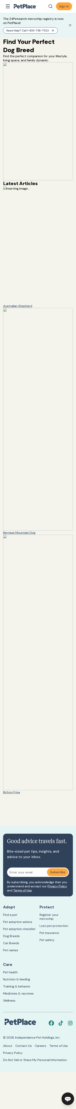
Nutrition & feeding (16, 979)
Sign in (64, 6)
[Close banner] (70, 25)
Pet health (10, 972)
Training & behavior (17, 986)
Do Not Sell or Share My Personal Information (35, 1060)
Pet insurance (49, 933)
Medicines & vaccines (18, 993)
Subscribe (57, 872)
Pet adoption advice (17, 922)
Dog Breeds (11, 936)
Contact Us (23, 1046)
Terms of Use (22, 890)
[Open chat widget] (68, 1098)
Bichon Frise (11, 792)
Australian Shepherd (17, 306)
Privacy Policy (57, 886)
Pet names (10, 950)
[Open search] (50, 6)
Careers (40, 1046)
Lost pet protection (54, 926)
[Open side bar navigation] (8, 6)
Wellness (9, 1000)
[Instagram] (70, 1023)
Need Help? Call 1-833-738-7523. (27, 30)
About (7, 1046)
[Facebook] (51, 1023)
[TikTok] (61, 1023)
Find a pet (10, 915)
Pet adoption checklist (19, 929)
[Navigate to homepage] (28, 6)
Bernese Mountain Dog (19, 533)
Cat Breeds (11, 943)
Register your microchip (49, 917)
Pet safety (47, 940)
